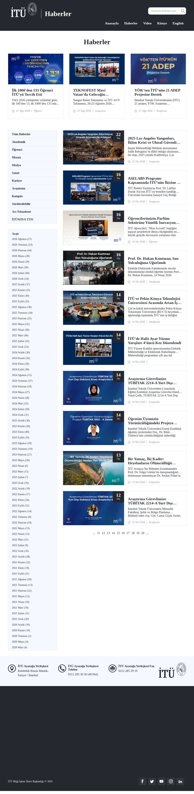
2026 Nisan (20, 261)
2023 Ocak (20, 483)
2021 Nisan (20, 602)
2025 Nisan (20, 329)
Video (147, 23)
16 (123, 533)
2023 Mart (20, 471)
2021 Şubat (20, 613)
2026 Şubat (20, 273)
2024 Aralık (21, 352)
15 (118, 533)
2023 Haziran (22, 454)
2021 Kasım (21, 562)
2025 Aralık (21, 284)
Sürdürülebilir (21, 203)
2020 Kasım (21, 630)
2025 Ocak (20, 346)
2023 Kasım (21, 426)
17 (128, 533)
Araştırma (18, 188)
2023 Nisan (20, 465)
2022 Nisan (20, 534)
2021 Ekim (20, 568)
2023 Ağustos (22, 443)
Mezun (16, 157)
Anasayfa (112, 23)
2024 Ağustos (22, 375)
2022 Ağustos (22, 511)
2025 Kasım (21, 290)
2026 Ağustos (22, 239)
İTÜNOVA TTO (22, 219)
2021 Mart (20, 607)
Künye (162, 23)
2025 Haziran (22, 318)
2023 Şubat (20, 477)
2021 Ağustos (22, 579)
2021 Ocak (20, 619)
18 (133, 533)
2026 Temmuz (22, 244)
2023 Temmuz (22, 448)
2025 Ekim (20, 295)
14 (113, 533)
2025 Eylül (20, 301)
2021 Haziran (22, 590)
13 (108, 533)
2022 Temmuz (21, 517)
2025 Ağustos (22, 307)
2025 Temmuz (22, 312)
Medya (16, 165)
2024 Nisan (20, 397)
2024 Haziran (22, 386)
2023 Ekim (20, 431)
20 (142, 533)
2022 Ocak (20, 551)
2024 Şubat (20, 409)
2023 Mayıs (21, 460)
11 (98, 533)
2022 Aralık (21, 488)
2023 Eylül (20, 437)
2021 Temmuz (22, 585)
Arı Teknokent (21, 211)
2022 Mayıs (21, 528)
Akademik (18, 141)
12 (103, 533)
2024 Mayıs (21, 392)
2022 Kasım (21, 494)
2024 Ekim (20, 363)
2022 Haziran (22, 522)
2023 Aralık (21, 420)
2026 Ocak (20, 278)
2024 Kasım (21, 358)
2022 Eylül (20, 505)
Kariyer (17, 180)
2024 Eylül (20, 369)
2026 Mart (20, 267)
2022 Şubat (20, 545)
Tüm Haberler (21, 134)
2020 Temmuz (21, 636)
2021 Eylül (20, 573)
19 (137, 533)
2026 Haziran (22, 250)
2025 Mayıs (21, 324)
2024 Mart (20, 403)
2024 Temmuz (22, 380)
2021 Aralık (21, 556)
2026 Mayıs (21, 256)
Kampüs (17, 196)
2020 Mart (19, 647)
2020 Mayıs (20, 641)
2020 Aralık (21, 624)
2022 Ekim (20, 500)
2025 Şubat (20, 341)
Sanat (15, 172)
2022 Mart (20, 539)
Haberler (131, 23)
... (94, 533)
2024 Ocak (20, 414)
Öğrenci (17, 149)
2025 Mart (20, 335)
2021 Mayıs (21, 596)
